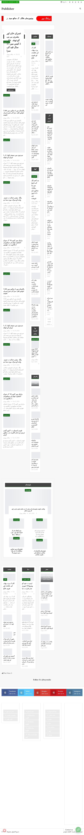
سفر (49, 723)
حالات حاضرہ (26, 579)
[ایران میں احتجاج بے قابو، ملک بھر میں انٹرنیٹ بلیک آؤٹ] (26, 637)
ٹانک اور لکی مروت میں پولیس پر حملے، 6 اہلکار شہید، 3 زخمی (50, 267)
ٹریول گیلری (70, 789)
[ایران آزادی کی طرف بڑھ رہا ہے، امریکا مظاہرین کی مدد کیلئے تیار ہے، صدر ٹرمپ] (26, 618)
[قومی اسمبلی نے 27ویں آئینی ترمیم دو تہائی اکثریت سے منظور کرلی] (14, 421)
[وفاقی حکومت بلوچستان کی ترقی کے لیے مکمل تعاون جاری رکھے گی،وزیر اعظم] (28, 501)
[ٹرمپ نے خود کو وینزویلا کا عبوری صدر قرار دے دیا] (28, 577)
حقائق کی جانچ (71, 740)
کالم (68, 807)
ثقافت (68, 733)
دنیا (74, 744)
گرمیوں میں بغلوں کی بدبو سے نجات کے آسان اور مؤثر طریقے (9, 658)
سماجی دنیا (51, 727)
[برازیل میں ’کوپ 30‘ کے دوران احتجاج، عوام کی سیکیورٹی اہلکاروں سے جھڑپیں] (14, 230)
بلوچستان (28, 490)
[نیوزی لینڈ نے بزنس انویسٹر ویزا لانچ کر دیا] (45, 607)
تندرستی (69, 725)
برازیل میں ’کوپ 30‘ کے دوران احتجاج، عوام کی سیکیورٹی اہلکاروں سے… (12, 396)
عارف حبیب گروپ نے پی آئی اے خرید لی (35, 265)
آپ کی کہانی (75, 714)
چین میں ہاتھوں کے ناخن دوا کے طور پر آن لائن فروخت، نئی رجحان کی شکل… (35, 126)
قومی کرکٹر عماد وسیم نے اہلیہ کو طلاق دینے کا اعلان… (49, 80)
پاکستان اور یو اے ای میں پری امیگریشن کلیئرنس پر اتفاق (35, 423)
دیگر (68, 747)
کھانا (68, 810)
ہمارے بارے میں (10, 711)
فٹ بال (76, 772)
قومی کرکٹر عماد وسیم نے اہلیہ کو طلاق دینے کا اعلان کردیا (35, 246)
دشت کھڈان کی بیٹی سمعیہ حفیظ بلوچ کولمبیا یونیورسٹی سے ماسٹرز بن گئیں (35, 151)
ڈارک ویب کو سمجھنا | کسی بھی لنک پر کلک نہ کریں (34, 352)
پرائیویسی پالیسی (11, 715)
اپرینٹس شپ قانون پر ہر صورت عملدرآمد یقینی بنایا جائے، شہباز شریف (50, 227)
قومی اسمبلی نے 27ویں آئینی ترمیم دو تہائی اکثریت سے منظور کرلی (14, 433)
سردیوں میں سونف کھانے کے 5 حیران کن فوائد (8, 624)
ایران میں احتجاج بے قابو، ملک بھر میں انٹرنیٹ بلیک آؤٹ (27, 643)
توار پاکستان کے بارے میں (72, 729)
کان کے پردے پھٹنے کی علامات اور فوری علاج (35, 53)
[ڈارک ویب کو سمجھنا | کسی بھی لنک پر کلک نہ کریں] (35, 343)
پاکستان (34, 176)
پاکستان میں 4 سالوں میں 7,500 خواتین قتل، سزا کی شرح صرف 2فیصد (13, 113)
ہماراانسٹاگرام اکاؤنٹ (30, 717)
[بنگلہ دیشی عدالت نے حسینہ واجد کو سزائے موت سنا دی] (14, 188)
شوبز (76, 765)
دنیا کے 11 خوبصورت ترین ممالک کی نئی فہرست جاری (47, 576)
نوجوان (50, 735)
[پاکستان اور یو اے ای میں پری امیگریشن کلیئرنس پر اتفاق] (35, 415)
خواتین (50, 719)
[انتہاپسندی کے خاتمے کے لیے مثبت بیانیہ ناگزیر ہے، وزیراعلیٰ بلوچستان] (39, 523)
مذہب (74, 775)
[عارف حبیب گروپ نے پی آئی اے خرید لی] (35, 259)
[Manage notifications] (4, 830)
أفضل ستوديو (67, 832)
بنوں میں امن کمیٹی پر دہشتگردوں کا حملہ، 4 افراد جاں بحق (35, 463)
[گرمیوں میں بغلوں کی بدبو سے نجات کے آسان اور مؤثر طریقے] (7, 652)
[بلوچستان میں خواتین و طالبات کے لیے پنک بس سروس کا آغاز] (16, 542)
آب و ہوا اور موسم (72, 711)
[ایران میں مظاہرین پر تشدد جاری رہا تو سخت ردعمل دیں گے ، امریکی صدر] (26, 654)
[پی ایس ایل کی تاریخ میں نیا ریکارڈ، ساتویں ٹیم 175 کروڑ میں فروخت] (49, 46)
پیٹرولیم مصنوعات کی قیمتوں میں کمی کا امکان (50, 189)
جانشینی (75, 733)
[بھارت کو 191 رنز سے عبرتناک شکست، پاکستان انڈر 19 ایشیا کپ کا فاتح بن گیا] (35, 300)
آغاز (68, 714)
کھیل (49, 731)
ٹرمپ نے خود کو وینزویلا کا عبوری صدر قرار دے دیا (27, 586)
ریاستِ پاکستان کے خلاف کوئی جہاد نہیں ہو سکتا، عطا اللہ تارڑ (50, 248)
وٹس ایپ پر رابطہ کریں (31, 736)
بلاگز (33, 44)
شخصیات (69, 765)
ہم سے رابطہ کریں (72, 817)
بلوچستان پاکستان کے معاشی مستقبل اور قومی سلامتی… (40, 552)
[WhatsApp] (78, 829)
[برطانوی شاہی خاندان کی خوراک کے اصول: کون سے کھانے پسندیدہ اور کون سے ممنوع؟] (45, 587)
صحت (68, 768)
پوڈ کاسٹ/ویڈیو (36, 339)
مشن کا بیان (70, 779)
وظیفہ (75, 786)
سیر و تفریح (70, 761)
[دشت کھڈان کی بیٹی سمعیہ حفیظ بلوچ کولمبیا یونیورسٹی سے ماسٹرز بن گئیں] (35, 141)
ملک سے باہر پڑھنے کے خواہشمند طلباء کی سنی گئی (46, 643)
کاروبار (69, 800)
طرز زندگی (76, 768)
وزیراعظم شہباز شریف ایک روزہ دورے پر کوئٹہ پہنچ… (17, 532)
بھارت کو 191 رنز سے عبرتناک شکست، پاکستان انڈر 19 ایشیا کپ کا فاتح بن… (34, 310)
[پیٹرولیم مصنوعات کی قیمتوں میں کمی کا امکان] (35, 436)
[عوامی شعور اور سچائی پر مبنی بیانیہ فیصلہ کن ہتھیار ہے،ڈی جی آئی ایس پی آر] (35, 391)
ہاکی (68, 814)
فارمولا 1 (69, 772)
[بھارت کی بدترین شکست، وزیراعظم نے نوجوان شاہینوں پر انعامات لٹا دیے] (35, 276)
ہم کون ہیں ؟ (70, 821)
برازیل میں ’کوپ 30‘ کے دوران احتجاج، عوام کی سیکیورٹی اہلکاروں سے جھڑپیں (12, 243)
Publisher (8, 8)
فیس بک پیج (30, 711)
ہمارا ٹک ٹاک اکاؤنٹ (29, 723)
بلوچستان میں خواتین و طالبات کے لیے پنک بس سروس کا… (17, 551)
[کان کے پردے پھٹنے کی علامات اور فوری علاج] (9, 577)
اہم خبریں (6, 42)
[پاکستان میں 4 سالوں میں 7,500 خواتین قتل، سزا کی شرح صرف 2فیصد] (14, 101)
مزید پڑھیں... (11, 90)
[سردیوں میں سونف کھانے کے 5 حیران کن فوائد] (14, 145)
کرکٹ (73, 807)
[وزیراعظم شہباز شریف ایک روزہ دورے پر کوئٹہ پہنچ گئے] (16, 523)
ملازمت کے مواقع (71, 782)
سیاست (69, 758)
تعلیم (76, 721)
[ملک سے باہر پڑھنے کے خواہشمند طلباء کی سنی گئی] (45, 637)
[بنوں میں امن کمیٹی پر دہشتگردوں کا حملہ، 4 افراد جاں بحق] (35, 455)
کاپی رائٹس (9, 719)
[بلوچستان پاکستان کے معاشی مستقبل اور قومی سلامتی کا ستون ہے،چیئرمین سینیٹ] (39, 544)
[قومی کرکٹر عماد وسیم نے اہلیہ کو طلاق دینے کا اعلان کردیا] (35, 238)
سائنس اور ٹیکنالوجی (72, 751)
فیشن (68, 775)
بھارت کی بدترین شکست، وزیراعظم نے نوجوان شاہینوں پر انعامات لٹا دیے (35, 286)
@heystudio (46, 680)
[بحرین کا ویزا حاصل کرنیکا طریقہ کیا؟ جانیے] (45, 622)
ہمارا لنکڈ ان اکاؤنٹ (29, 729)
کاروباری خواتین (71, 803)
